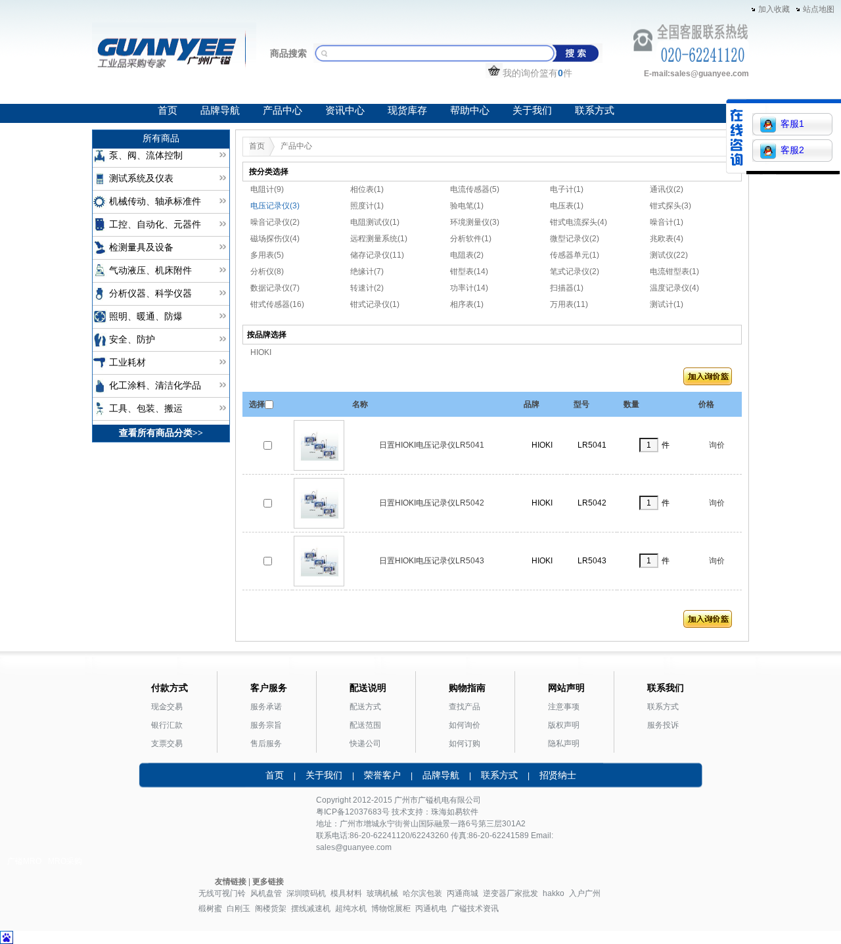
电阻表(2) (467, 255)
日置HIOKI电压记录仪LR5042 (431, 502)
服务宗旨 (266, 725)
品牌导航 (220, 110)
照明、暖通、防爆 (146, 316)
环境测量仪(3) (474, 222)
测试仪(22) (669, 255)
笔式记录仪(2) (574, 271)
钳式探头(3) (670, 205)
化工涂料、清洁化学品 (155, 385)
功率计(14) (469, 288)
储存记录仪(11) (377, 255)
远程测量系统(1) (378, 238)
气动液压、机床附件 (150, 270)
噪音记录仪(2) (275, 222)
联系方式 (594, 110)
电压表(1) (566, 205)
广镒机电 (433, 800)
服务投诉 (663, 725)
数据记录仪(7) (275, 288)
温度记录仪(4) (674, 288)
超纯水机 (351, 908)
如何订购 (464, 743)
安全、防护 (132, 339)
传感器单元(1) (574, 255)
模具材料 (346, 893)
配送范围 (365, 725)
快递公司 (365, 743)
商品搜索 (288, 53)
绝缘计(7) (367, 271)
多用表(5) (267, 255)
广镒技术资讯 (475, 908)
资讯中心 (345, 110)
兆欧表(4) (666, 238)
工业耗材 (127, 362)
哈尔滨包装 (422, 893)
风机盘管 (266, 893)
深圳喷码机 (306, 893)
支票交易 (167, 743)
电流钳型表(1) (674, 271)
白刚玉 (238, 908)
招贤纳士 (557, 775)
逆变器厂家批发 (510, 893)
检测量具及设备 (141, 247)
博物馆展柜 (391, 908)
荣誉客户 (382, 775)
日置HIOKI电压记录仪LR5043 (431, 560)
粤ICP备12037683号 (353, 811)
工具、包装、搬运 (146, 408)
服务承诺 (266, 706)
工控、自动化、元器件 (155, 224)
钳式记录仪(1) (374, 304)
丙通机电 (431, 908)
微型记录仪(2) (574, 238)
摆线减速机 (310, 908)
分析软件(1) (470, 238)
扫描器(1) (566, 288)
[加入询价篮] (707, 379)
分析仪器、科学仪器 (150, 293)
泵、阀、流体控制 (146, 155)
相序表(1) (467, 304)
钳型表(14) (469, 271)
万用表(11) (569, 304)
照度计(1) (367, 205)
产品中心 (282, 110)
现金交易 (167, 706)
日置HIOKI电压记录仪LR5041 (431, 445)
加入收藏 (774, 9)
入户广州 (585, 893)
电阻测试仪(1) (374, 222)
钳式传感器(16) (277, 304)
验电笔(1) (467, 205)
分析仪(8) (267, 271)
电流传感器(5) (474, 189)
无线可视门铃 (222, 893)
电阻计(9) (267, 189)
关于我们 (532, 110)
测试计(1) (666, 304)
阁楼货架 (270, 908)
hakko (553, 893)
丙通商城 (462, 893)
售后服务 (266, 743)
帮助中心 (469, 110)
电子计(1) (566, 189)
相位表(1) (367, 189)
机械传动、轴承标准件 (155, 201)
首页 (167, 110)
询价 (717, 445)
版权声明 (564, 725)
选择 (257, 404)
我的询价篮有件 (537, 73)
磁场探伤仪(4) (275, 238)
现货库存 (407, 110)
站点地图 (818, 9)
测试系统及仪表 (141, 178)
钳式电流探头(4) (578, 222)
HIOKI (260, 352)
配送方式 (365, 706)
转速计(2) (367, 288)
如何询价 (464, 725)
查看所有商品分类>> (161, 433)
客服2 (792, 150)
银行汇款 (167, 725)
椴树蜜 (210, 908)
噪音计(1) (666, 222)
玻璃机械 (382, 893)
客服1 (792, 123)
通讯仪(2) (666, 189)
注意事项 (564, 706)
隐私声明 (564, 743)
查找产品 (464, 706)
